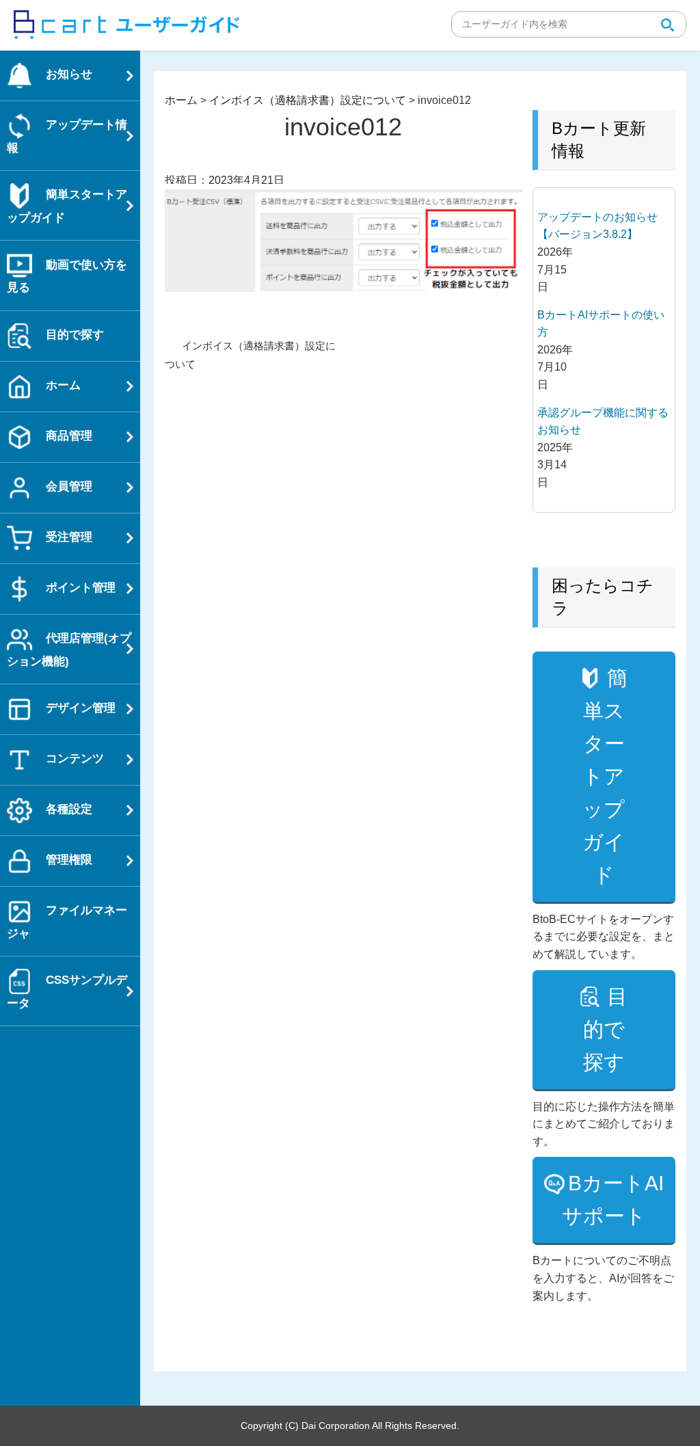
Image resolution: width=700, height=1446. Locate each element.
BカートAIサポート (613, 1199)
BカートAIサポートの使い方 (600, 323)
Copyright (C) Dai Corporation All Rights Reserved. (350, 1425)
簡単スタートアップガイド (605, 776)
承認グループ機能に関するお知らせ (603, 421)
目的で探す (605, 1029)
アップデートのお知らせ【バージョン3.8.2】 (597, 226)
